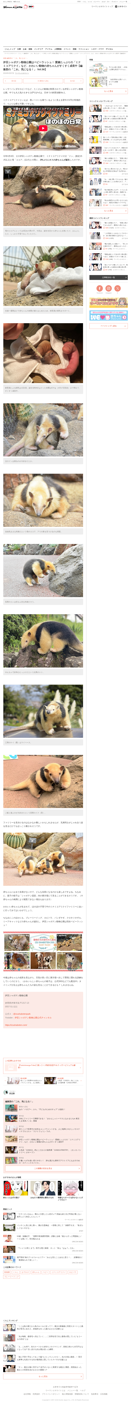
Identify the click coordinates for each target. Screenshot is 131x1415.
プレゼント (114, 1)
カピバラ (72, 1272)
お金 (24, 49)
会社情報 (27, 1394)
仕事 (19, 49)
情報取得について (82, 1394)
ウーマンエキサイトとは (55, 1390)
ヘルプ (82, 1390)
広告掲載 (103, 1394)
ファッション (83, 49)
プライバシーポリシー (51, 1394)
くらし (84, 1)
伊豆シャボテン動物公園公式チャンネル (33, 1018)
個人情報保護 (67, 1394)
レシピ (90, 1)
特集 (91, 60)
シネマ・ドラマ (97, 49)
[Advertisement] (65, 28)
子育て (79, 1)
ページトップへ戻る (109, 326)
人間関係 (58, 49)
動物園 (7, 1272)
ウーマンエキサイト (22, 73)
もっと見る (43, 1376)
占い (108, 1)
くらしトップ (9, 49)
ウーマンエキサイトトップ (102, 6)
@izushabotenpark (21, 1014)
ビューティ (97, 1)
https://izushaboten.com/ (16, 1025)
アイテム (48, 49)
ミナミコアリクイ (58, 1272)
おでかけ (25, 1272)
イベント (67, 49)
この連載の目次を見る (43, 1168)
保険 (30, 49)
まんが (104, 1)
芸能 (74, 49)
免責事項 (94, 1394)
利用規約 (36, 1394)
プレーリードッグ (11, 1277)
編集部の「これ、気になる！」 (17, 58)
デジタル (109, 49)
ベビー (45, 1272)
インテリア (38, 49)
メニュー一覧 (123, 1)
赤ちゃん (35, 1272)
